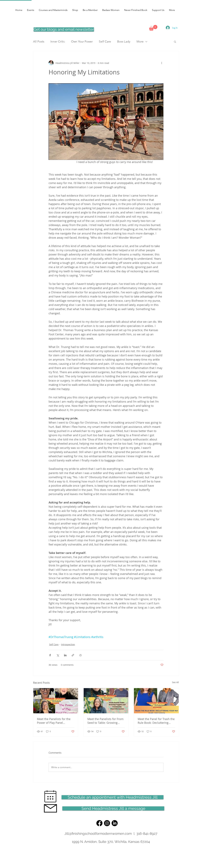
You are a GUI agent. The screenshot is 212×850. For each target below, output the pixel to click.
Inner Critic (57, 41)
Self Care (105, 41)
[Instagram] (107, 823)
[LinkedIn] (115, 823)
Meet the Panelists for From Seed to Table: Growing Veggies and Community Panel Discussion (105, 721)
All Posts (38, 41)
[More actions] (161, 63)
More (140, 41)
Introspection (68, 644)
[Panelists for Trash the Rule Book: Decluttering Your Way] (156, 700)
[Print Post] (80, 655)
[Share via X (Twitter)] (57, 655)
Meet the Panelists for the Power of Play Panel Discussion (53, 721)
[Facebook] (99, 823)
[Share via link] (72, 655)
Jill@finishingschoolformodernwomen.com (98, 833)
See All (175, 682)
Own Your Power (82, 41)
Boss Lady (123, 41)
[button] (153, 28)
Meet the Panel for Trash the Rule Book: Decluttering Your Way (156, 721)
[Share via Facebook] (50, 655)
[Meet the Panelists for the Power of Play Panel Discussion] (55, 700)
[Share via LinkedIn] (65, 655)
